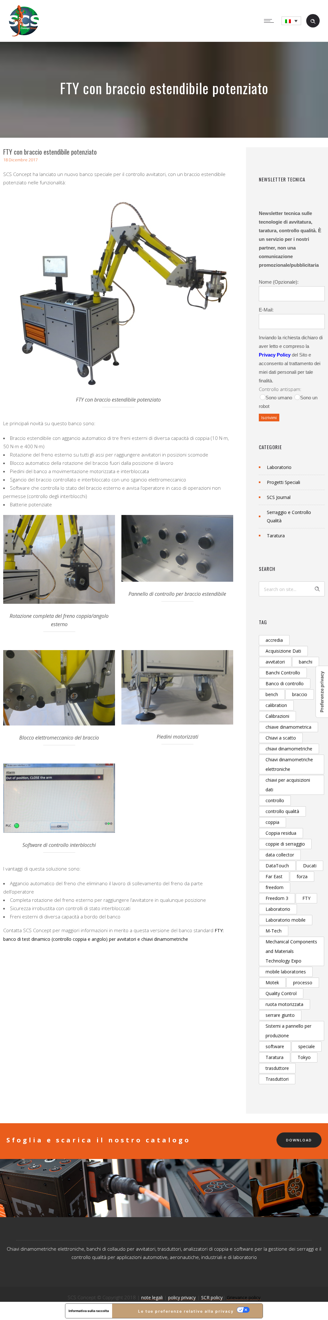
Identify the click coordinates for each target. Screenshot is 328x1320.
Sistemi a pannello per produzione (288, 1031)
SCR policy (212, 1297)
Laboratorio (279, 467)
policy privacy (182, 1297)
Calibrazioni (277, 716)
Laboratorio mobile (286, 920)
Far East (274, 876)
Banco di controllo (285, 683)
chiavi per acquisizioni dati (288, 785)
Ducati (309, 866)
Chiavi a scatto (281, 738)
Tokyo (304, 1057)
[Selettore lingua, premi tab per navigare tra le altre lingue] (291, 21)
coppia (272, 822)
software (275, 1046)
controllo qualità (282, 811)
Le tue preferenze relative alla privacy (186, 1311)
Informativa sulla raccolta (89, 1311)
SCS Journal (279, 497)
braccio (299, 694)
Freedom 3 (277, 898)
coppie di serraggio (285, 844)
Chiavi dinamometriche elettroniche (289, 764)
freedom (274, 887)
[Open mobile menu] (270, 20)
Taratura (276, 536)
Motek (272, 982)
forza (302, 876)
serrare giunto (280, 1015)
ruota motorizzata (284, 1004)
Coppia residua (281, 833)
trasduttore (277, 1068)
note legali (152, 1297)
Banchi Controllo (283, 673)
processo (302, 982)
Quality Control (281, 993)
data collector (280, 855)
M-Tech (274, 931)
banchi (305, 662)
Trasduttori (277, 1079)
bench (272, 694)
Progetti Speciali (283, 482)
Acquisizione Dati (283, 651)
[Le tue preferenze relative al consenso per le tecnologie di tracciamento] (322, 692)
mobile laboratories (286, 972)
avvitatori (275, 662)
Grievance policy (243, 1297)
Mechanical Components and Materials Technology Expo (291, 951)
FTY (306, 898)
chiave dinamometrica (288, 727)
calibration (276, 705)
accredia (274, 640)
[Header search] (313, 20)
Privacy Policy (275, 354)
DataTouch (277, 866)
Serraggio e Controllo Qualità (289, 516)
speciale (306, 1046)
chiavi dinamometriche (289, 749)
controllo (275, 800)
